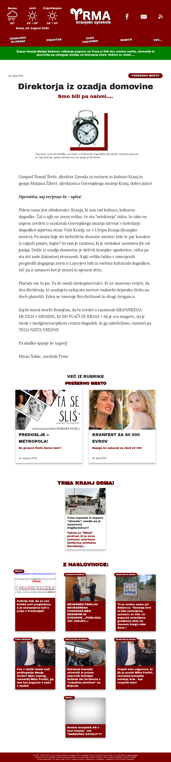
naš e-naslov (133, 755)
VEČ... (157, 40)
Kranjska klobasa (18, 39)
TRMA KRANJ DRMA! (85, 482)
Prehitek (54, 40)
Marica (126, 40)
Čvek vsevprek (90, 39)
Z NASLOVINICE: (85, 564)
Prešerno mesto (145, 75)
